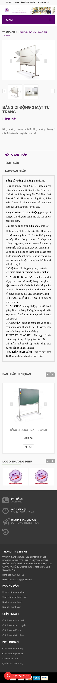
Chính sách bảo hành (13, 635)
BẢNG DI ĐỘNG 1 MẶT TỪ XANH (28, 430)
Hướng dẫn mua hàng (13, 592)
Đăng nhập (29, 2)
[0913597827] (8, 676)
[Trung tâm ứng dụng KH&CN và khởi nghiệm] (28, 10)
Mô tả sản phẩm (16, 154)
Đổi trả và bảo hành (12, 602)
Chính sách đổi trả (11, 630)
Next (53, 91)
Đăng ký (44, 2)
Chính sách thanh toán (13, 620)
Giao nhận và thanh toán (14, 597)
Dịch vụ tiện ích (10, 658)
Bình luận (12, 163)
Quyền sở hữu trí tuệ (12, 663)
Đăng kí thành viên (11, 607)
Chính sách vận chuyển (14, 625)
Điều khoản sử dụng (12, 648)
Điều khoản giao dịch (12, 653)
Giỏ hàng (13, 2)
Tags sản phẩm (15, 171)
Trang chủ (9, 32)
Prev (4, 91)
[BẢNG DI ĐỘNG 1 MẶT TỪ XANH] (28, 405)
